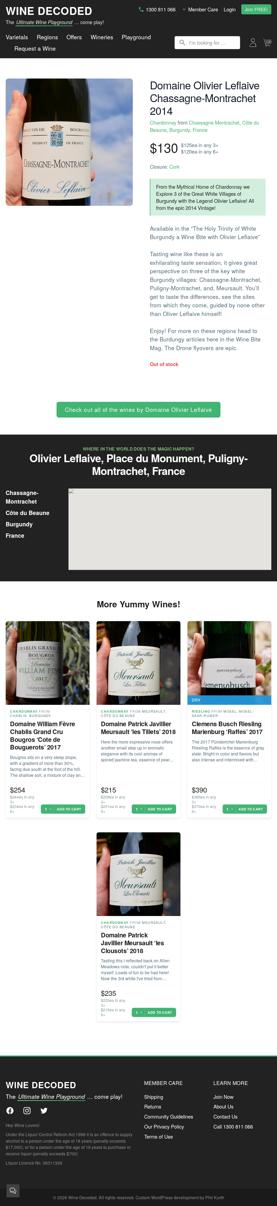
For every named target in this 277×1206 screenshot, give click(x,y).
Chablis (18, 715)
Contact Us (225, 1116)
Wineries (102, 37)
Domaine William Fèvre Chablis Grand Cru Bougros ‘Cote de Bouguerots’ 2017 (42, 735)
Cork (174, 166)
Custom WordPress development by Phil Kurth (180, 1197)
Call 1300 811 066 (233, 1126)
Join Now (223, 1096)
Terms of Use (158, 1136)
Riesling (201, 711)
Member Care (203, 9)
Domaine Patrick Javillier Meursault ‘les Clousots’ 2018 (132, 942)
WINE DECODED (49, 10)
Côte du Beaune (118, 715)
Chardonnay (163, 122)
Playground (136, 37)
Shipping (153, 1096)
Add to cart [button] (69, 809)
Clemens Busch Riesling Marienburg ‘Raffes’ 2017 (227, 727)
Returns (152, 1106)
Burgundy (179, 129)
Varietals (17, 37)
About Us (223, 1106)
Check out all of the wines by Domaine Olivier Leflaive (138, 409)
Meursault (153, 711)
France (200, 129)
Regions (47, 37)
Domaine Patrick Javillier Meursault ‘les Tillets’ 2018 (138, 727)
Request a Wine (35, 48)
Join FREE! (256, 9)
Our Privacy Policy (164, 1126)
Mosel (230, 711)
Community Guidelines (168, 1116)
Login (230, 9)
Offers (74, 37)
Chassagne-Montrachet (214, 122)
